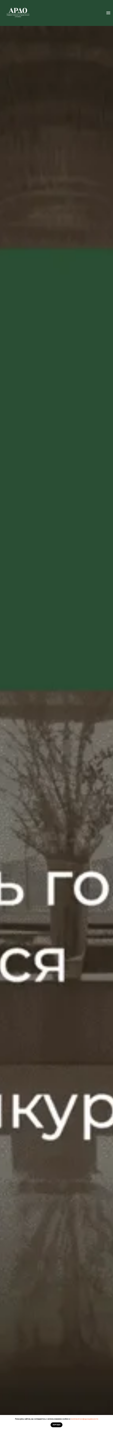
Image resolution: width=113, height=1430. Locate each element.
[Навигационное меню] (108, 13)
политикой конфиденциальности (84, 1419)
